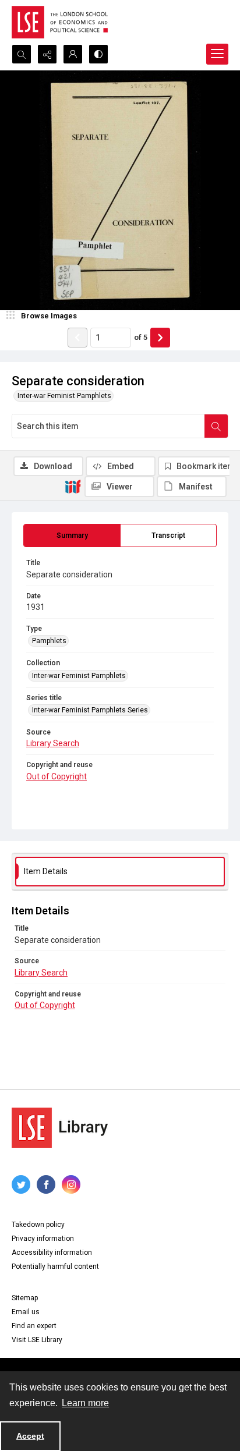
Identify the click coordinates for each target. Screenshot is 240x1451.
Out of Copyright (56, 776)
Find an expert (34, 1326)
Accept (30, 1436)
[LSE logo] (60, 22)
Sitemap (25, 1298)
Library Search (52, 743)
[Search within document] (216, 426)
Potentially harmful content (55, 1266)
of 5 (140, 337)
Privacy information (43, 1238)
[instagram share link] (71, 1184)
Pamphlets (49, 641)
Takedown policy (38, 1225)
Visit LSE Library (37, 1340)
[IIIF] (72, 486)
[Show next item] (160, 337)
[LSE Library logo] (60, 1128)
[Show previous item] (77, 337)
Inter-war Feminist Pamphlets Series (90, 710)
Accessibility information (52, 1252)
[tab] (72, 535)
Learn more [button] (85, 1403)
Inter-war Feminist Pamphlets (64, 396)
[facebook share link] (46, 1184)
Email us (26, 1312)
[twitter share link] (21, 1184)
